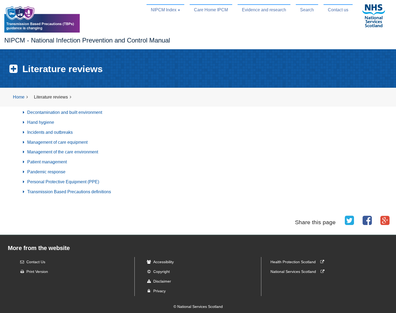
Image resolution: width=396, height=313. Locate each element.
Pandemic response (45, 172)
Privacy (159, 291)
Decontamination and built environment (64, 112)
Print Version (37, 271)
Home (19, 97)
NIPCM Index (163, 10)
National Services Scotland (293, 271)
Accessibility (163, 262)
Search (307, 10)
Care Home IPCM (211, 10)
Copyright (161, 271)
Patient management (46, 162)
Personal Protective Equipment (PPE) (62, 182)
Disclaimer (162, 281)
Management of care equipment (57, 142)
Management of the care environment (62, 152)
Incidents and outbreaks (49, 132)
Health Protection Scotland (293, 262)
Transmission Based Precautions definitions (68, 191)
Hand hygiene (40, 122)
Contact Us (35, 262)
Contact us (338, 10)
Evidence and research (264, 10)
